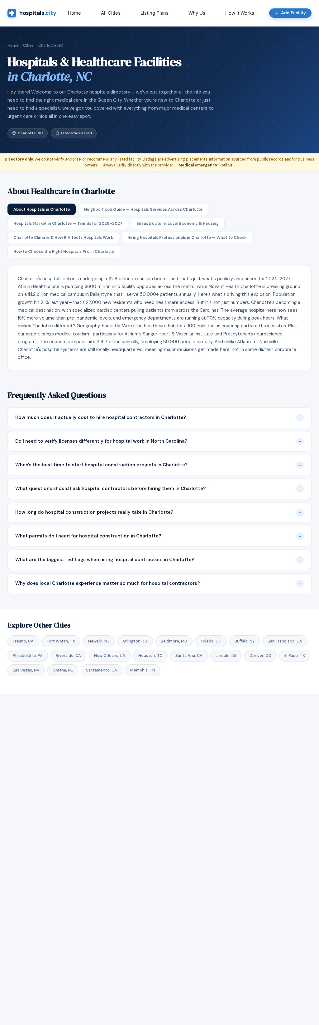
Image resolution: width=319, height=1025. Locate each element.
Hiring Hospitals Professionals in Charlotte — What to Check (186, 237)
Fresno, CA (23, 641)
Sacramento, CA (101, 670)
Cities (28, 45)
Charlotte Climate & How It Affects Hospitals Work (63, 237)
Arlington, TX (135, 641)
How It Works (239, 13)
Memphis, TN (142, 670)
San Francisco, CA (285, 641)
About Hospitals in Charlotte (41, 209)
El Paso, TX (294, 655)
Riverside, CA (68, 655)
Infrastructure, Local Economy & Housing (178, 223)
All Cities (111, 13)
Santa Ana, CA (188, 655)
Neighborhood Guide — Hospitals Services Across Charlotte (143, 209)
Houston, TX (150, 655)
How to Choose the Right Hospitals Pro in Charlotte (63, 251)
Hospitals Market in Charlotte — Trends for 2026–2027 (67, 223)
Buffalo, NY (245, 641)
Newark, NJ (98, 641)
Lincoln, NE (226, 655)
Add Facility (293, 12)
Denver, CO (260, 655)
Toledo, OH (210, 641)
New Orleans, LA (109, 655)
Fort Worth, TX (61, 641)
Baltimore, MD (174, 641)
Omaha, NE (63, 670)
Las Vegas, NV (26, 670)
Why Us (196, 13)
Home (74, 13)
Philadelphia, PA (28, 655)
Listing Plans (154, 13)
